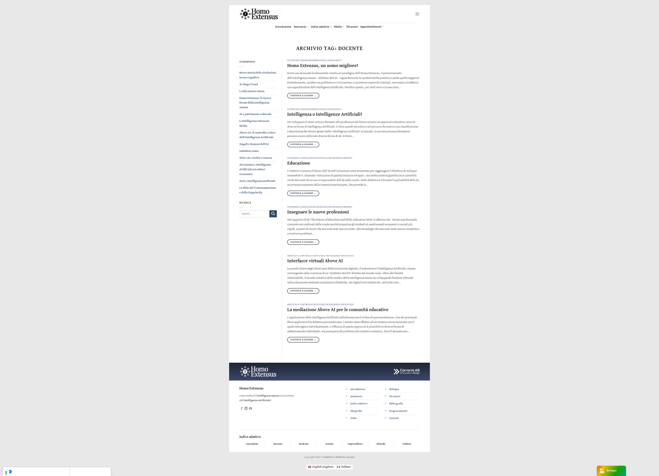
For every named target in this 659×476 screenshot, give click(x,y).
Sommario (300, 26)
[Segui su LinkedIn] (246, 408)
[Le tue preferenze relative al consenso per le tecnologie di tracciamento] (6, 472)
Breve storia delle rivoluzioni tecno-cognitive (257, 75)
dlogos (394, 389)
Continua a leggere (303, 95)
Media (338, 26)
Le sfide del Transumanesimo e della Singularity (257, 190)
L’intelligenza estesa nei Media (254, 123)
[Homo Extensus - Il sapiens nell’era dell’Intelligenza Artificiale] (260, 14)
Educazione (298, 163)
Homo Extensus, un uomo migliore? (322, 65)
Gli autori (352, 26)
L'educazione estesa (251, 91)
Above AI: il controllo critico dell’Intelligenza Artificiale (257, 135)
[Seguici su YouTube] (250, 408)
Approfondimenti (370, 26)
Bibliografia (396, 403)
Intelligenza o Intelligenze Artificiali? (324, 114)
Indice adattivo (320, 26)
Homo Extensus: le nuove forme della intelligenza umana (255, 103)
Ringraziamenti (398, 411)
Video (353, 418)
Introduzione (283, 26)
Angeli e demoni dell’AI (254, 144)
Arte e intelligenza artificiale (257, 181)
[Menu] (417, 14)
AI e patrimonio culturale (255, 114)
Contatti (394, 418)
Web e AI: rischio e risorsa (255, 157)
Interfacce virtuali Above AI (315, 261)
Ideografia (356, 411)
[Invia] (273, 213)
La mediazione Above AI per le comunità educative (337, 310)
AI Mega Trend (248, 84)
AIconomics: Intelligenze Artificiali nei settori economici (255, 169)
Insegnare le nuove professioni (318, 212)
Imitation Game (249, 151)
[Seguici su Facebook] (241, 408)
